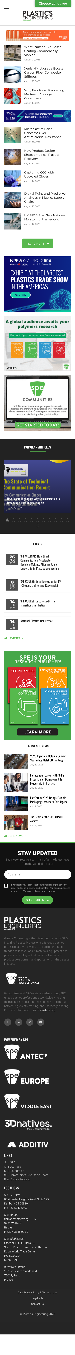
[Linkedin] (18, 1022)
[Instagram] (29, 1022)
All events (12, 638)
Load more (36, 243)
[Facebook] (7, 1022)
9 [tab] (55, 520)
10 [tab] (61, 520)
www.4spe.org (46, 1010)
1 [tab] (7, 520)
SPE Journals (12, 1166)
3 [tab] (19, 520)
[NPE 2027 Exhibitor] (37, 284)
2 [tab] (13, 520)
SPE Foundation (14, 1170)
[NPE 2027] (37, 116)
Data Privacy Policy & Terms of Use (37, 1292)
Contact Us (37, 1303)
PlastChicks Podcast (17, 1179)
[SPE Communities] (37, 403)
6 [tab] (37, 520)
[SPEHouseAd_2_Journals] (37, 695)
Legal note (37, 1298)
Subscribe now (37, 900)
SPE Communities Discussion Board (26, 1175)
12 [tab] (37, 525)
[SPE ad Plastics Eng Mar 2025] (37, 343)
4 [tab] (25, 520)
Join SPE (9, 1162)
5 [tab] (31, 520)
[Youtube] (40, 1022)
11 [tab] (67, 520)
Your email (14, 874)
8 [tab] (49, 520)
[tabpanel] (37, 486)
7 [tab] (43, 520)
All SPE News (13, 836)
